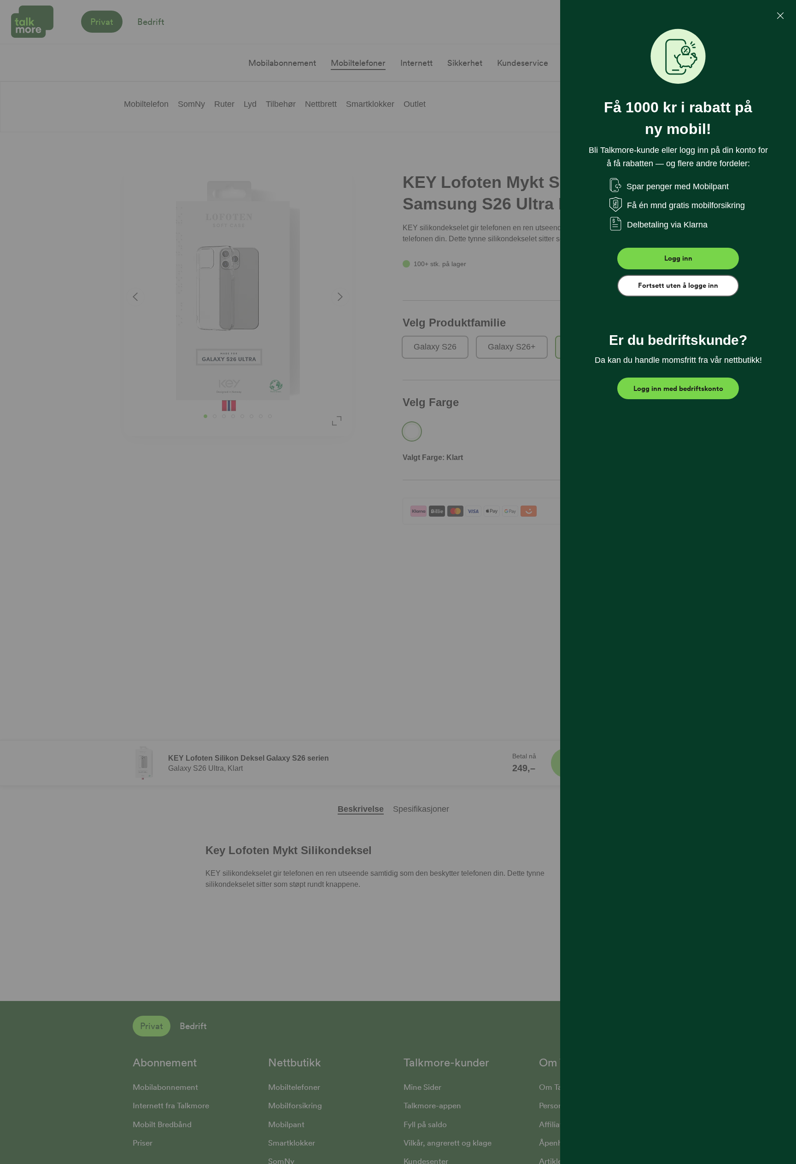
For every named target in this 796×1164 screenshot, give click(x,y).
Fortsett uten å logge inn (678, 285)
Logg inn (678, 258)
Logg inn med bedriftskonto (678, 388)
